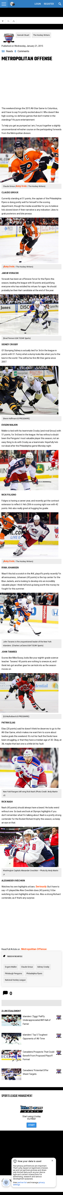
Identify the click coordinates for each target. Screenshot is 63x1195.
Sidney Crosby (43, 967)
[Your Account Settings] (4, 4)
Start (31, 1125)
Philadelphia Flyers (34, 973)
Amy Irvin (21, 186)
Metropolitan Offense (34, 949)
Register (49, 4)
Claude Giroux (27, 967)
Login (38, 4)
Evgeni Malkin (11, 967)
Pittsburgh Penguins (13, 973)
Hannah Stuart (23, 35)
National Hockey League (15, 980)
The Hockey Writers (41, 35)
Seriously (41, 886)
